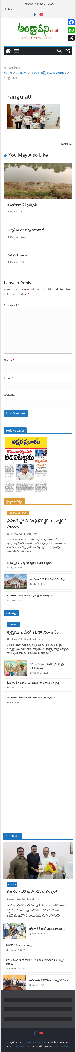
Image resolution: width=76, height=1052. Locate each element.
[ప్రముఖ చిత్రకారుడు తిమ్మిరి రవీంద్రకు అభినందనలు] (15, 668)
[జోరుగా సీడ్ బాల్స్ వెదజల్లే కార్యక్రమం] (14, 931)
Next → (66, 144)
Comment (11, 305)
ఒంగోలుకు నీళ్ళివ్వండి (22, 204)
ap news (12, 884)
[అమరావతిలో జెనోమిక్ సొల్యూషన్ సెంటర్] (14, 982)
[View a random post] (68, 51)
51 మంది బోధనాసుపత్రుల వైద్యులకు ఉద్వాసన (29, 595)
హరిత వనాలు (17, 255)
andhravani (32, 533)
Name (9, 360)
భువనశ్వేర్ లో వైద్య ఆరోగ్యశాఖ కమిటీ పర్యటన (29, 562)
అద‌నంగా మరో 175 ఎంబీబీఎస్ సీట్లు (47, 579)
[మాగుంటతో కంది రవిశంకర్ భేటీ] (38, 860)
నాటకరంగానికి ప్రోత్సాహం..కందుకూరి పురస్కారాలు (31, 697)
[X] (71, 38)
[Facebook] (71, 22)
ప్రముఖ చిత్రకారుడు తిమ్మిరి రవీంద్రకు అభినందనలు (47, 665)
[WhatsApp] (71, 30)
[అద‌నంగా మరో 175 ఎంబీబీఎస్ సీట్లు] (15, 581)
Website (9, 395)
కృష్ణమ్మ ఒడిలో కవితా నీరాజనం (33, 632)
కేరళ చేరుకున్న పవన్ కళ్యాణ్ (20, 945)
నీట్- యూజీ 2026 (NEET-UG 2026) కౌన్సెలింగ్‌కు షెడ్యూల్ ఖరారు (35, 961)
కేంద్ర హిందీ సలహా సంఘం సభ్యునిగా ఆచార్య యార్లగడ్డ (33, 682)
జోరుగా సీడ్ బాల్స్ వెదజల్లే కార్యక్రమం (47, 928)
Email (8, 378)
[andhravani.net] (8, 51)
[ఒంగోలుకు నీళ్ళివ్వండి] (38, 165)
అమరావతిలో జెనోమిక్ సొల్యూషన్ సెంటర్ (49, 980)
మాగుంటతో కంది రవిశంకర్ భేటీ (32, 892)
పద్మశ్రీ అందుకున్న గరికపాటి (25, 230)
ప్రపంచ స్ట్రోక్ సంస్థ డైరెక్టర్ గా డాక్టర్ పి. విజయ (38, 523)
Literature (13, 624)
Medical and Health (17, 513)
